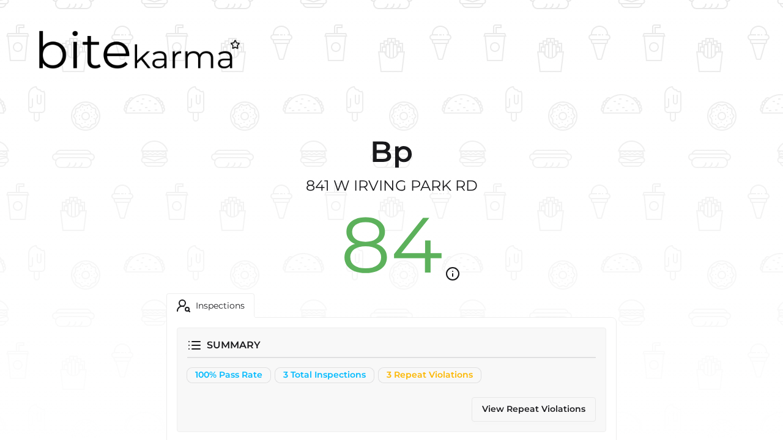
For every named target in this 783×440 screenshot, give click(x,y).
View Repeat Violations (533, 408)
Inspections (220, 305)
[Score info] (452, 274)
